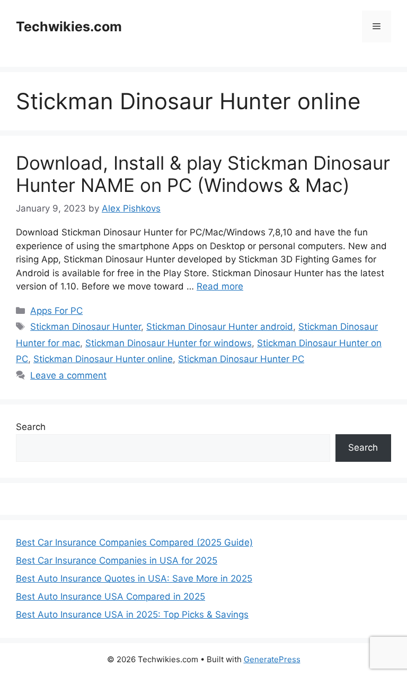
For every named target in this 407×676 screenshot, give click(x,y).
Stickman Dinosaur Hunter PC (241, 359)
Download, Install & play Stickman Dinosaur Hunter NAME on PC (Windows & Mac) (203, 174)
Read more (220, 286)
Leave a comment (68, 375)
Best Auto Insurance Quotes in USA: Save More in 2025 (134, 578)
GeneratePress (272, 659)
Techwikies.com (69, 26)
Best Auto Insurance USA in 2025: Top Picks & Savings (132, 614)
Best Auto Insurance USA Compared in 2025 (110, 596)
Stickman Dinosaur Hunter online (103, 359)
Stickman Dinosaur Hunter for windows (168, 343)
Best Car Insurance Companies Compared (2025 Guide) (134, 542)
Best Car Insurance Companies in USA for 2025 (116, 560)
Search (31, 427)
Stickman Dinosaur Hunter (85, 326)
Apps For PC (56, 310)
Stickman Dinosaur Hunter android (219, 326)
